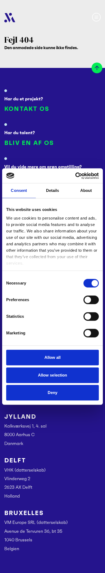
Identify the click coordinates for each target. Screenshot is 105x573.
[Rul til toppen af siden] (97, 68)
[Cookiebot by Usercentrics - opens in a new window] (75, 175)
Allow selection (52, 375)
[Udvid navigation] (96, 17)
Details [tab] (52, 190)
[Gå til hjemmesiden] (9, 18)
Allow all (52, 357)
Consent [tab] (19, 190)
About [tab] (86, 190)
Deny (52, 392)
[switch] (91, 299)
